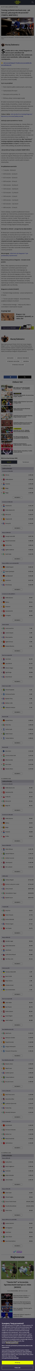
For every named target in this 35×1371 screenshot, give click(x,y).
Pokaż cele (17, 1367)
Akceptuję (17, 1362)
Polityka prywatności (12, 1343)
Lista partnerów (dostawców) (10, 1358)
